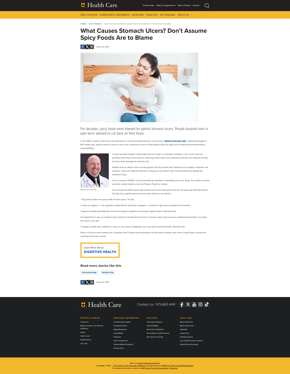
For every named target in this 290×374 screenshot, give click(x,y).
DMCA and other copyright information (177, 366)
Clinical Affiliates (152, 326)
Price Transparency (121, 341)
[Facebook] (182, 304)
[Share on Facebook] (82, 47)
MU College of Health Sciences (158, 333)
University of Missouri (154, 322)
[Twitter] (188, 304)
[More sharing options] (91, 47)
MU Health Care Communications (155, 368)
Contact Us (145, 304)
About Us (183, 15)
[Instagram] (200, 304)
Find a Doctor (88, 15)
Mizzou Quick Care (187, 326)
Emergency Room (186, 337)
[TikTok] (207, 304)
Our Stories (95, 24)
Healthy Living (108, 272)
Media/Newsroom (120, 329)
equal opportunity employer (149, 363)
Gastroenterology (89, 272)
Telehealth (183, 329)
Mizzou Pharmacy (186, 322)
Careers (196, 5)
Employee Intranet (120, 326)
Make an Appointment (166, 5)
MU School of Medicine (155, 329)
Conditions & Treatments (114, 15)
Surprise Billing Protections (123, 344)
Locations (138, 15)
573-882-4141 (165, 304)
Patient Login (148, 5)
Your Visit (152, 15)
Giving (82, 332)
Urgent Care (184, 333)
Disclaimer (173, 368)
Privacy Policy (119, 348)
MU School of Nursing (155, 337)
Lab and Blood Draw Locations (191, 341)
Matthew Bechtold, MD (175, 141)
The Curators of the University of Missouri (129, 366)
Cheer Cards (85, 336)
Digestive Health (100, 252)
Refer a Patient (184, 5)
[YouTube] (194, 304)
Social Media (118, 333)
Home (83, 24)
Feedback (117, 337)
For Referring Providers (122, 322)
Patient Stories (85, 340)
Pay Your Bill (167, 15)
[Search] (206, 5)
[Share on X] (87, 47)
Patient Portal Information (189, 344)
